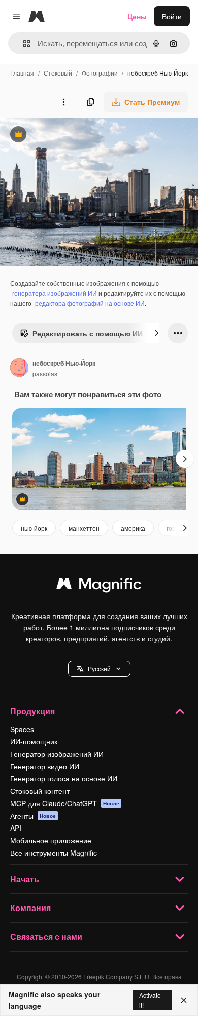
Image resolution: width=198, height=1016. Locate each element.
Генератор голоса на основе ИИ (63, 778)
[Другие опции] (63, 102)
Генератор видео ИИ (44, 766)
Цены (137, 16)
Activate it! (150, 1000)
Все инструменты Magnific (53, 853)
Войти (172, 16)
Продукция (32, 711)
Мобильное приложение (50, 840)
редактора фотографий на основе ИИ (90, 303)
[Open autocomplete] (23, 43)
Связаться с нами (46, 936)
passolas (44, 373)
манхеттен (84, 528)
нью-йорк (34, 528)
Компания (30, 908)
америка (133, 528)
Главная (22, 72)
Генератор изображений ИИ (57, 754)
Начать (24, 879)
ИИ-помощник (33, 741)
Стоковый (58, 72)
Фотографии (100, 72)
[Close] (183, 1000)
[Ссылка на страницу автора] (19, 368)
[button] (99, 669)
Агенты (33, 816)
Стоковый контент (40, 791)
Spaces (22, 729)
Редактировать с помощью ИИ (81, 335)
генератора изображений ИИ (54, 292)
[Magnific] (99, 586)
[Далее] (156, 333)
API (15, 828)
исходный (68, 135)
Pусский (99, 668)
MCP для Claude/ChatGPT (64, 803)
